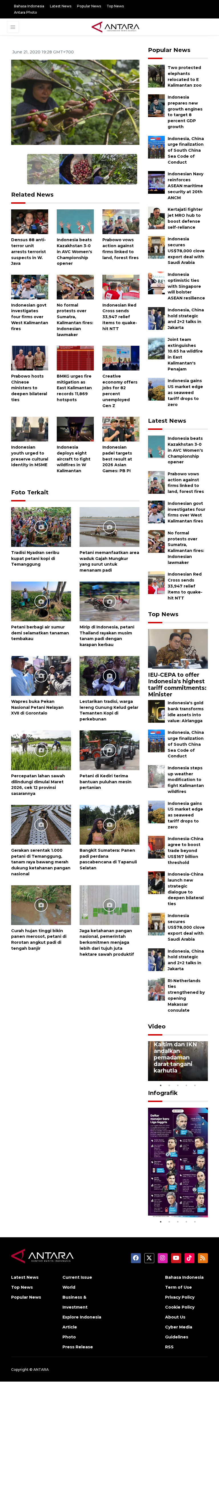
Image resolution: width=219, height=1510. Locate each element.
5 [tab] (195, 1085)
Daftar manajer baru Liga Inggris (178, 1203)
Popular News (89, 6)
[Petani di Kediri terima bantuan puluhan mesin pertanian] (109, 750)
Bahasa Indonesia (29, 6)
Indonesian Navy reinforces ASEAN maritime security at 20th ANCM (185, 185)
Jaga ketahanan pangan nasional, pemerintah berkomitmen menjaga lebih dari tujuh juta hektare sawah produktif (107, 942)
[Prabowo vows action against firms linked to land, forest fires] (120, 221)
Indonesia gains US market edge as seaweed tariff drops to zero (185, 392)
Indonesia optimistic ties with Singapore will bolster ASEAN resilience (186, 286)
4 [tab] (186, 1085)
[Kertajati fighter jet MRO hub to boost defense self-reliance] (156, 217)
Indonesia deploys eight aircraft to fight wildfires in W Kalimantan (73, 459)
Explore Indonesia (81, 1317)
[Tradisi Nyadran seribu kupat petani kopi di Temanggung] (41, 526)
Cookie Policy (179, 1307)
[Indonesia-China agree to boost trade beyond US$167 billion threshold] (156, 847)
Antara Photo (25, 12)
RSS (169, 1346)
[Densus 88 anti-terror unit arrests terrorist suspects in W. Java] (29, 221)
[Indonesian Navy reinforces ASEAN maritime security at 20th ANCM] (156, 182)
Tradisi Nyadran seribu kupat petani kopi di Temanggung (35, 558)
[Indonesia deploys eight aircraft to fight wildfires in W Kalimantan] (75, 429)
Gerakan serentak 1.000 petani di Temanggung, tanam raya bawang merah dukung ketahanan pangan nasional (40, 862)
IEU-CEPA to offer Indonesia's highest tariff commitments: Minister (177, 684)
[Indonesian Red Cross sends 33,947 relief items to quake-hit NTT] (120, 286)
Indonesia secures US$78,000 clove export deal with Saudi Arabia (186, 250)
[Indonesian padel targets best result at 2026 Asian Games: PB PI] (120, 429)
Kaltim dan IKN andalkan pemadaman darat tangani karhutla (175, 1057)
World (68, 1287)
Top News (115, 6)
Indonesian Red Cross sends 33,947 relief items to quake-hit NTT (119, 317)
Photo (69, 1337)
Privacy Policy (179, 1297)
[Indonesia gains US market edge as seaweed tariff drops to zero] (156, 389)
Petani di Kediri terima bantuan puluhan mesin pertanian (105, 781)
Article (69, 1327)
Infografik (163, 1093)
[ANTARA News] (115, 26)
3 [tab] (178, 1085)
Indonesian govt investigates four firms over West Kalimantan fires (29, 317)
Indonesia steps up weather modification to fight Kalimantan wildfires (186, 779)
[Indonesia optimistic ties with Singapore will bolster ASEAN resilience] (156, 282)
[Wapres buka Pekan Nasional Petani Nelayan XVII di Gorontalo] (41, 675)
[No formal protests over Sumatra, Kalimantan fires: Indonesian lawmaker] (75, 286)
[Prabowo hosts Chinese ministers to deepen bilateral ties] (29, 358)
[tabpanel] (178, 1061)
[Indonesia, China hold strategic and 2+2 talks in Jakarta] (156, 318)
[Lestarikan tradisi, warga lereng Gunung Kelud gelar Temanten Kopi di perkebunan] (109, 675)
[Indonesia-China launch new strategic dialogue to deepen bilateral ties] (156, 882)
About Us (175, 1317)
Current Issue (77, 1277)
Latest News (60, 6)
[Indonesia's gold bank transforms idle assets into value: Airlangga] (156, 711)
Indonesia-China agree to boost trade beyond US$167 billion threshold (185, 850)
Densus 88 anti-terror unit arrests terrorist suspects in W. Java (28, 251)
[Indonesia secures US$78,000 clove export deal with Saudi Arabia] (156, 247)
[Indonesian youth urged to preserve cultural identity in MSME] (29, 429)
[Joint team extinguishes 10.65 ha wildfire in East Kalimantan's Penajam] (156, 347)
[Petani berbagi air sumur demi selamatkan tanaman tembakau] (41, 601)
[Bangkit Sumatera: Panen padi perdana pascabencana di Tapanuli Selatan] (109, 824)
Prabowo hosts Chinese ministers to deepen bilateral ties (29, 388)
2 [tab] (169, 1085)
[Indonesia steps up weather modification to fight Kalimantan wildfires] (156, 776)
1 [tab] (161, 1085)
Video (157, 1026)
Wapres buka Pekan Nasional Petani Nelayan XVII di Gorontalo (37, 707)
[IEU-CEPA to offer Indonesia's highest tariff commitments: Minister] (178, 648)
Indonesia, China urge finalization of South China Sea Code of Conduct (186, 150)
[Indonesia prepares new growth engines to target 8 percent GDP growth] (156, 105)
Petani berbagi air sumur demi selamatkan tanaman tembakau (40, 633)
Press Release (77, 1346)
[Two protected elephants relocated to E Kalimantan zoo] (156, 75)
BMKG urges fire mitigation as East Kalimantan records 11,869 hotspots (74, 388)
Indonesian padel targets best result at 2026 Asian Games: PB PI (117, 459)
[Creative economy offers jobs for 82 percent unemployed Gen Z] (120, 358)
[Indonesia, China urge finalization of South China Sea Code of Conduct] (156, 146)
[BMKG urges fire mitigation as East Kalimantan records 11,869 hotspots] (75, 358)
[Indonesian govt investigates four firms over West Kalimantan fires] (29, 286)
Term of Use (178, 1287)
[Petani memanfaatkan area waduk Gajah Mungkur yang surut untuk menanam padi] (109, 526)
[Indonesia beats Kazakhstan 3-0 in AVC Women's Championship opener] (75, 221)
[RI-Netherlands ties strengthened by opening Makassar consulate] (156, 989)
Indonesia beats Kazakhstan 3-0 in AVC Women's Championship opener (74, 251)
